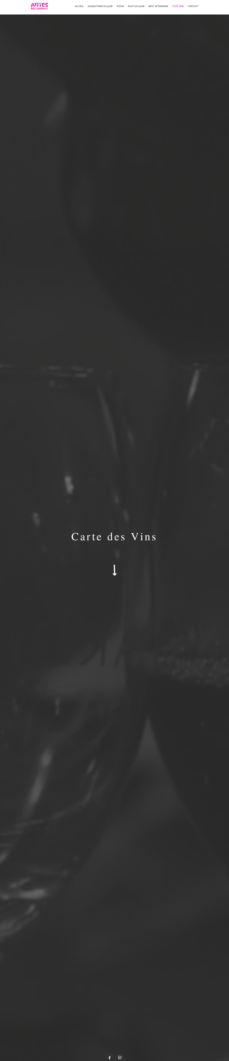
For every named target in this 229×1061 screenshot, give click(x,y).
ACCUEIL (79, 6)
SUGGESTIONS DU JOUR (100, 6)
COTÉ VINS (178, 6)
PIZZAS (120, 6)
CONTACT (193, 6)
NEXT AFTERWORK (158, 6)
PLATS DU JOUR (136, 6)
